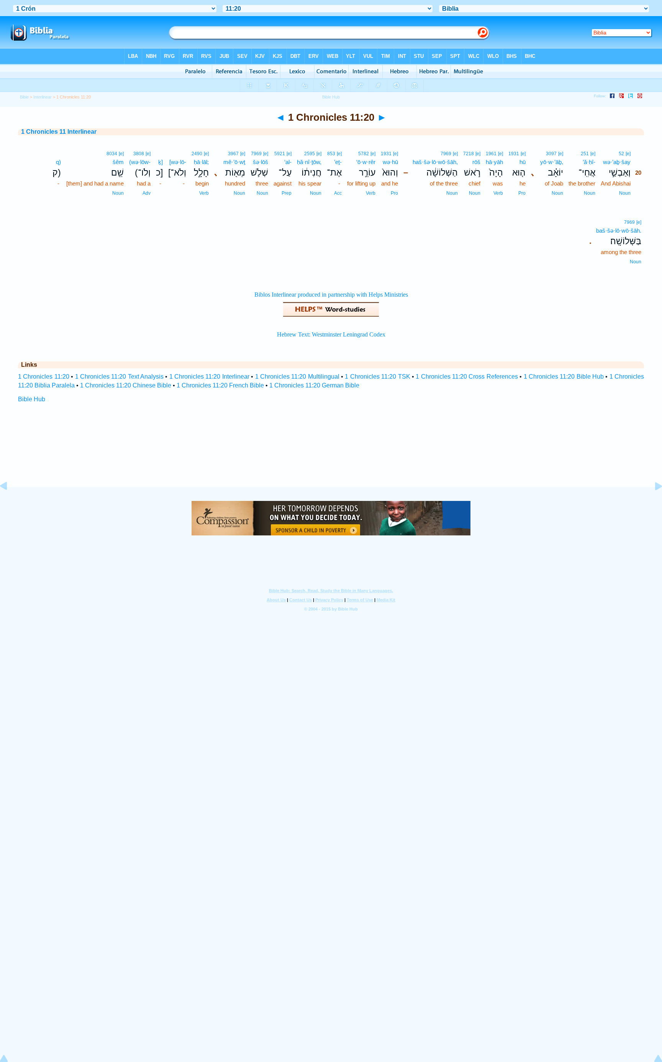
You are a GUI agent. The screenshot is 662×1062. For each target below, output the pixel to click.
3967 (233, 153)
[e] (628, 153)
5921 (279, 153)
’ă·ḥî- (589, 162)
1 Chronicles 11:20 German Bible (314, 385)
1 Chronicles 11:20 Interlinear (209, 376)
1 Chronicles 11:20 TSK (377, 376)
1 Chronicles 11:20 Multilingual (297, 376)
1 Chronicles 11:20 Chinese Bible (125, 385)
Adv (147, 193)
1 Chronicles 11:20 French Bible (220, 385)
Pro (522, 193)
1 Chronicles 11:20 (43, 376)
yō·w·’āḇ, (551, 162)
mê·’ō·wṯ (234, 162)
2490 (197, 153)
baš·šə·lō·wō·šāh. (618, 230)
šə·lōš (260, 162)
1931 (513, 153)
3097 (551, 153)
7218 (468, 153)
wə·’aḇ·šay (617, 162)
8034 (112, 153)
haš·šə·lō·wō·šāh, (435, 162)
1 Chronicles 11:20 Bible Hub (564, 376)
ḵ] (160, 162)
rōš (476, 162)
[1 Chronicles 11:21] (652, 503)
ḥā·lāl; (201, 162)
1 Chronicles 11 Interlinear (59, 131)
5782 (363, 153)
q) (58, 162)
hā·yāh (494, 162)
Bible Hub (31, 399)
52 (621, 153)
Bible (24, 97)
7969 (446, 153)
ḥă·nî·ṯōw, (309, 162)
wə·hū (390, 162)
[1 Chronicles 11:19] (9, 503)
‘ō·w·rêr (365, 162)
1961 (491, 153)
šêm (118, 162)
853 (331, 153)
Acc (338, 193)
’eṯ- (338, 162)
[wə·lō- (177, 162)
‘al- (288, 162)
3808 (138, 153)
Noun (625, 193)
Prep (287, 193)
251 (585, 153)
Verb (498, 193)
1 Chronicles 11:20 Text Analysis (119, 376)
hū (522, 162)
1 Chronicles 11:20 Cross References (467, 376)
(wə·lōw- (140, 162)
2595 (309, 153)
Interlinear (42, 97)
